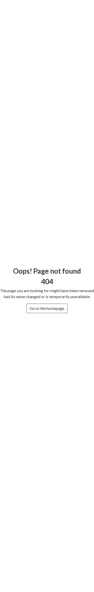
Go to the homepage (47, 308)
